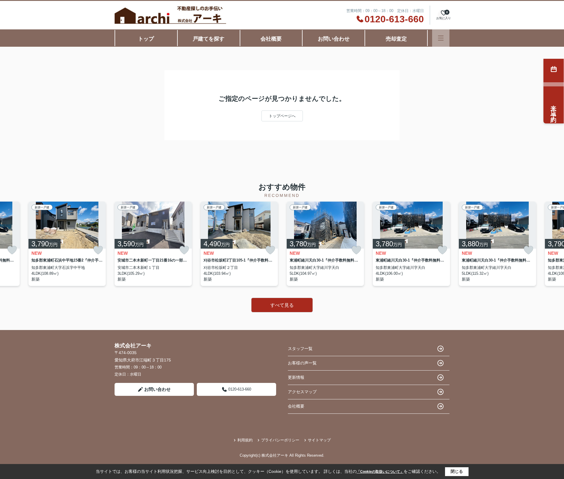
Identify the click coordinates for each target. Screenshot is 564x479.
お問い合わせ (334, 39)
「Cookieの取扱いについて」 (380, 472)
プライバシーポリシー (280, 440)
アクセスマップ (302, 391)
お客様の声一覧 (302, 363)
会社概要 (271, 39)
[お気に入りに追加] (12, 250)
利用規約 (245, 440)
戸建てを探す (208, 39)
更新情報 (296, 377)
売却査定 (396, 39)
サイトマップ (319, 440)
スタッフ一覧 (300, 348)
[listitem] (153, 244)
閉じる (457, 471)
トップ (146, 39)
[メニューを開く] (440, 38)
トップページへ (282, 116)
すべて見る (282, 305)
